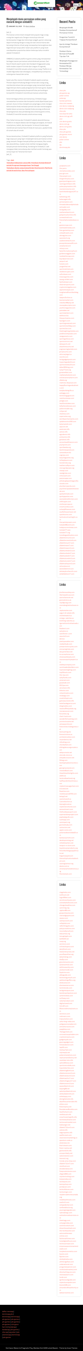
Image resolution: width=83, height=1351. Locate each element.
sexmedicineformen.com (68, 499)
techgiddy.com (64, 210)
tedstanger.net (64, 1125)
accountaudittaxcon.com (68, 442)
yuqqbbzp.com (64, 1029)
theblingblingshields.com (69, 331)
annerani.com (64, 680)
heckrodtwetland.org (67, 778)
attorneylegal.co (65, 354)
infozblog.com (64, 742)
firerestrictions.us (65, 734)
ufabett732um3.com (66, 1127)
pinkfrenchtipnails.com (68, 334)
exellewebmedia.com (67, 228)
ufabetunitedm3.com (67, 551)
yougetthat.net (64, 266)
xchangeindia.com (66, 1223)
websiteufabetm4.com (67, 1091)
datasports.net (64, 344)
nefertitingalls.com (66, 926)
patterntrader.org (66, 408)
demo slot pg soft (66, 116)
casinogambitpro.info (67, 184)
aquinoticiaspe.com (66, 290)
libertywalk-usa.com (66, 595)
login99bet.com (65, 897)
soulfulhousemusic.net (67, 512)
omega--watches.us (66, 618)
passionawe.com (65, 478)
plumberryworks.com (67, 486)
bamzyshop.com (65, 1184)
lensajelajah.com (65, 936)
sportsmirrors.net (66, 341)
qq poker (12, 1332)
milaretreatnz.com (66, 693)
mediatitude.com (65, 644)
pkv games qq (64, 93)
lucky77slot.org (65, 370)
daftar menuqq (7, 1311)
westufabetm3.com (66, 569)
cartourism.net (64, 827)
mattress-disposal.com (68, 383)
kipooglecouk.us (65, 804)
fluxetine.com (64, 791)
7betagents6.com (65, 1032)
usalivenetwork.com (66, 212)
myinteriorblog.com (66, 1176)
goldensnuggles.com (67, 253)
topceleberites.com (66, 1068)
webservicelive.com (66, 1293)
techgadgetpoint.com (67, 359)
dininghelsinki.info (66, 1099)
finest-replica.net (65, 1148)
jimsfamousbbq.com (66, 592)
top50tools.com (65, 672)
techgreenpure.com (66, 990)
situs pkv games (65, 132)
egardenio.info (64, 434)
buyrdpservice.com (66, 259)
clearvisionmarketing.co (68, 1138)
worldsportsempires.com (68, 419)
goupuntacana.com (66, 913)
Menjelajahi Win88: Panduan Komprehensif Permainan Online (68, 30)
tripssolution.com (66, 1019)
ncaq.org (62, 941)
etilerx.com (63, 1104)
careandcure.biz (65, 452)
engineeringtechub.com (68, 349)
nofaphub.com (64, 923)
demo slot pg (64, 124)
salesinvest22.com (66, 1156)
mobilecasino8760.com (68, 794)
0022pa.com (64, 685)
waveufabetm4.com (66, 1086)
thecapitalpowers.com (67, 522)
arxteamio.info (64, 437)
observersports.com (66, 284)
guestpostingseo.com (67, 181)
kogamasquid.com (66, 856)
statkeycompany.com (67, 664)
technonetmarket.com (67, 1122)
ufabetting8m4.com (66, 1070)
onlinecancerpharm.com (68, 377)
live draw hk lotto (65, 114)
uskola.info (63, 1130)
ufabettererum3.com (67, 538)
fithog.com (63, 760)
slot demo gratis (65, 121)
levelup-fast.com (65, 1050)
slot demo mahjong (66, 106)
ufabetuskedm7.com (67, 556)
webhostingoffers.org (67, 980)
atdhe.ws (62, 776)
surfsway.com (64, 998)
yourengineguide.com (67, 1210)
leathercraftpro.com (66, 465)
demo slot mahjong (66, 108)
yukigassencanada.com (67, 1024)
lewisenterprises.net (66, 952)
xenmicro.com (64, 944)
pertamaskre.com (66, 202)
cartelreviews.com (66, 995)
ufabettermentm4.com (67, 540)
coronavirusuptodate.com (68, 1034)
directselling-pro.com (67, 1272)
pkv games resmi (65, 134)
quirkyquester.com (66, 496)
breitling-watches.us (66, 621)
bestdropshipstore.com (68, 993)
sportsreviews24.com (67, 365)
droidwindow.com (66, 1169)
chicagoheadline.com (67, 905)
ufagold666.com (65, 1174)
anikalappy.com (65, 1096)
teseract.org (63, 1158)
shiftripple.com (65, 501)
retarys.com (63, 248)
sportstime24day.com (67, 326)
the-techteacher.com (67, 1231)
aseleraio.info (64, 429)
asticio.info (63, 432)
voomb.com (63, 357)
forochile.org (64, 714)
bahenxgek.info (65, 199)
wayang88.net (64, 1088)
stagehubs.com (65, 892)
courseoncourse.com (67, 189)
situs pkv (62, 90)
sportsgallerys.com (66, 339)
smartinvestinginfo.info (68, 1117)
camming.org (64, 908)
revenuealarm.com (66, 1274)
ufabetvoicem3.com (66, 1083)
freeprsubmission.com (67, 1171)
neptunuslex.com (65, 610)
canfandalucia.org (66, 1207)
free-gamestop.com (66, 230)
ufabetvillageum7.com (67, 1081)
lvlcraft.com (63, 1006)
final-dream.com (65, 1145)
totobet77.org (64, 532)
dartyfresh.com (65, 949)
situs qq (5, 1332)
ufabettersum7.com (66, 543)
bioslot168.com (65, 1285)
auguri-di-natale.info (67, 613)
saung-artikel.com (66, 279)
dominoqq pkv (64, 147)
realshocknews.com (66, 398)
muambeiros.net (65, 739)
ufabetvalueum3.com (67, 1076)
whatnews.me (64, 1143)
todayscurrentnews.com (68, 527)
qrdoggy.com (64, 393)
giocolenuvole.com (66, 962)
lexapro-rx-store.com (67, 845)
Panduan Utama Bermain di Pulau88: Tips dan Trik (66, 53)
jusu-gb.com (63, 173)
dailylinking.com (65, 957)
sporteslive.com (65, 328)
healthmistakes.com (67, 403)
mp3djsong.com (65, 602)
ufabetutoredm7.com (67, 561)
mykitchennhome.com (67, 807)
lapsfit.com (63, 1047)
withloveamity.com (66, 967)
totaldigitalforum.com (67, 1241)
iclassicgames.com (66, 277)
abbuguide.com (65, 975)
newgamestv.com (65, 336)
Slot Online (30, 26)
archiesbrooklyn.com (67, 737)
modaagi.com (64, 695)
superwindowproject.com (68, 814)
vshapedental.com (66, 1205)
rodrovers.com (64, 1016)
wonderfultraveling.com (68, 719)
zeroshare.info (64, 688)
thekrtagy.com (64, 1220)
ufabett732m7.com (66, 1163)
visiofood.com (64, 1166)
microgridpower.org (66, 468)
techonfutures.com (66, 1189)
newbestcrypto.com (66, 272)
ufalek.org (63, 380)
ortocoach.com (65, 476)
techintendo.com (65, 988)
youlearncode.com (66, 970)
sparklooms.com (65, 514)
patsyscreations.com (67, 928)
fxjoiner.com (63, 1256)
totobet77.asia (64, 530)
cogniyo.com (64, 455)
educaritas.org (64, 933)
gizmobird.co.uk (65, 600)
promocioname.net (66, 721)
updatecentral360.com (67, 421)
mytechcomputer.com (67, 1282)
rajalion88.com (64, 910)
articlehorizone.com (66, 1026)
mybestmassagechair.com (69, 786)
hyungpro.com (64, 321)
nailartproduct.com (66, 1001)
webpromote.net (65, 752)
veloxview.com (64, 566)
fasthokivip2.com (65, 282)
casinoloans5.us (65, 799)
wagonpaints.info (65, 1132)
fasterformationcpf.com (68, 251)
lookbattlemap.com (66, 256)
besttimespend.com (66, 450)
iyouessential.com (66, 964)
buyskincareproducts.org (68, 848)
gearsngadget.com (66, 1042)
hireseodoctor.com (66, 1045)
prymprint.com (65, 445)
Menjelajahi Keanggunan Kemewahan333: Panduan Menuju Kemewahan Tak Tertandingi (68, 66)
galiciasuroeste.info (66, 701)
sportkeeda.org (65, 447)
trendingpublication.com (68, 535)
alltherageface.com (66, 1262)
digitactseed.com (65, 1003)
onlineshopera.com (66, 946)
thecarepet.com (65, 176)
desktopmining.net (66, 840)
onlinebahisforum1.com (68, 902)
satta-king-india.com (67, 1021)
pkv (60, 142)
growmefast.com (65, 372)
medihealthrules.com (67, 1200)
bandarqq (12, 1327)
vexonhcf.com (64, 636)
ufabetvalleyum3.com (67, 563)
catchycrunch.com (66, 921)
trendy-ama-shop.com (67, 1161)
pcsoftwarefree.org (66, 954)
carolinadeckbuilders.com (69, 667)
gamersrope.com (65, 225)
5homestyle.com (65, 874)
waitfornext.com (65, 1135)
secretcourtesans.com (67, 900)
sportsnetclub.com (66, 269)
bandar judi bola (65, 101)
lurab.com (63, 1277)
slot (12, 160)
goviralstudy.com (65, 825)
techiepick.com (65, 1181)
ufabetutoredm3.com (67, 558)
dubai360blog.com (66, 367)
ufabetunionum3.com (67, 1073)
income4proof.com (66, 931)
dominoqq (6, 1316)
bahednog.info (64, 197)
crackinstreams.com (66, 1037)
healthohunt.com (65, 1112)
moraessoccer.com (66, 711)
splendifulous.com (66, 1063)
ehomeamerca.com (66, 985)
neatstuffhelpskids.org (67, 708)
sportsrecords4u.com (67, 1065)
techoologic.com (65, 1192)
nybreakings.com (65, 1212)
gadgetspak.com (65, 1039)
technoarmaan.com (66, 1243)
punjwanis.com (64, 166)
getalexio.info (64, 439)
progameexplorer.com (67, 1267)
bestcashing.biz (65, 732)
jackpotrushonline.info (67, 215)
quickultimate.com (66, 494)
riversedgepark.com (66, 915)
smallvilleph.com (65, 698)
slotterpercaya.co (65, 504)
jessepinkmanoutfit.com (68, 243)
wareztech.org (64, 238)
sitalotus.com (64, 414)
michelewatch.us (65, 615)
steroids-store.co (65, 755)
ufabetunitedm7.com (67, 553)
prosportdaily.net (65, 1153)
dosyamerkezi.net (66, 652)
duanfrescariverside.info (68, 1101)
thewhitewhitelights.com (68, 773)
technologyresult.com (67, 977)
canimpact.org (64, 822)
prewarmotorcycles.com (68, 646)
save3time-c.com (65, 633)
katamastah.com (65, 424)
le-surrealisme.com (66, 654)
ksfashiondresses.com (67, 406)
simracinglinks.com (66, 649)
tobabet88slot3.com (66, 525)
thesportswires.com (66, 318)
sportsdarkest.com (66, 313)
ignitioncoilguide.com (67, 1280)
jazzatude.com (64, 683)
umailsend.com (65, 246)
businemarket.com (66, 300)
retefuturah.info (65, 1114)
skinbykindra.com (66, 1259)
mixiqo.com (63, 470)
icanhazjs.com (64, 820)
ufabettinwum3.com (66, 548)
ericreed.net (63, 789)
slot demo (63, 137)
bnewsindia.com (65, 1179)
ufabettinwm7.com (66, 545)
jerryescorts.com (65, 352)
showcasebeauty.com (67, 657)
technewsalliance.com (67, 1119)
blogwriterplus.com (66, 178)
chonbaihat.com (65, 745)
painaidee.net (64, 310)
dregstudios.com (65, 706)
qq (60, 145)
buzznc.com (63, 1254)
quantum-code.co (65, 1140)
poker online (64, 96)
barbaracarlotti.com (66, 838)
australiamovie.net (66, 597)
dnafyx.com (63, 959)
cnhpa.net (63, 411)
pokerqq (62, 98)
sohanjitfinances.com (67, 509)
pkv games (6, 1319)
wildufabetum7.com (66, 574)
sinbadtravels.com (66, 233)
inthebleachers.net (66, 843)
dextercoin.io (64, 866)
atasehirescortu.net (66, 346)
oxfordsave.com (65, 274)
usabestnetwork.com (67, 241)
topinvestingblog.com (67, 670)
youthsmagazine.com (67, 308)
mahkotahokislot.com (67, 375)
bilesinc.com (64, 690)
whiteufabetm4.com (66, 1094)
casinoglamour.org (66, 863)
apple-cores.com (65, 830)
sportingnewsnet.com (67, 323)
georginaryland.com (66, 768)
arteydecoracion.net (66, 757)
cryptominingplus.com (67, 287)
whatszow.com (64, 983)
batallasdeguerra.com (67, 703)
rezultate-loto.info (66, 1060)
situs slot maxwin (65, 103)
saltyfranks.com (65, 677)
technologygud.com (66, 396)
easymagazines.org (66, 458)
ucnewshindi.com (65, 217)
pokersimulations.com (67, 1055)
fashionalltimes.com (67, 1238)
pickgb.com (63, 401)
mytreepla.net (64, 1052)
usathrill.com (64, 1202)
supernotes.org (65, 416)
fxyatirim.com (64, 972)
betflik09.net (64, 939)
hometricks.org (65, 463)
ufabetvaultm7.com (66, 1078)
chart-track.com (65, 716)
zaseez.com (63, 918)
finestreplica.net (65, 1107)
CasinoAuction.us (65, 801)
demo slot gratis (65, 127)
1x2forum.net (64, 895)
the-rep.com (64, 675)
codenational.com (66, 1264)
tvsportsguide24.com (67, 362)
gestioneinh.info (65, 1150)
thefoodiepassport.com (68, 812)
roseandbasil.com (66, 770)
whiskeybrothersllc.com (68, 571)
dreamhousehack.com (67, 1228)
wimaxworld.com (65, 724)
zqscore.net (63, 427)
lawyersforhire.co (65, 297)
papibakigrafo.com (66, 817)
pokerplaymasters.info (67, 186)
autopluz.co (63, 631)
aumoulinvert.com (66, 809)
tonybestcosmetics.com (68, 1251)
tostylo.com (63, 264)
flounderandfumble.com (68, 1109)
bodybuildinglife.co (66, 390)
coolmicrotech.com (66, 1225)
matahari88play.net (66, 303)
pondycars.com (65, 1187)
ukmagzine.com (65, 235)
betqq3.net (63, 796)
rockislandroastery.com (68, 1269)
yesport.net (63, 261)
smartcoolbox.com (66, 507)
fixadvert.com (64, 628)
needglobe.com (65, 473)
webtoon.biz (64, 315)
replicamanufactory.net (68, 1057)
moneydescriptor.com (67, 305)
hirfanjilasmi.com (65, 460)
